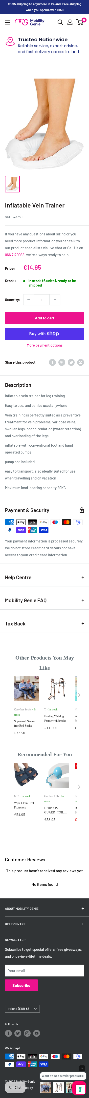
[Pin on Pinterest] (61, 362)
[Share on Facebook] (52, 362)
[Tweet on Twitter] (71, 362)
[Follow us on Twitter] (17, 1033)
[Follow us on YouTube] (36, 1033)
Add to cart (44, 317)
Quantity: (12, 299)
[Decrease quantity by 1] (28, 299)
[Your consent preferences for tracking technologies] (80, 1089)
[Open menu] (7, 22)
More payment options (45, 345)
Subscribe (21, 985)
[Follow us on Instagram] (27, 1033)
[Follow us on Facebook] (8, 1033)
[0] (80, 22)
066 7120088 (14, 254)
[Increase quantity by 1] (55, 299)
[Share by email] (80, 362)
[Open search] (60, 22)
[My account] (69, 22)
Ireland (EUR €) (18, 1009)
